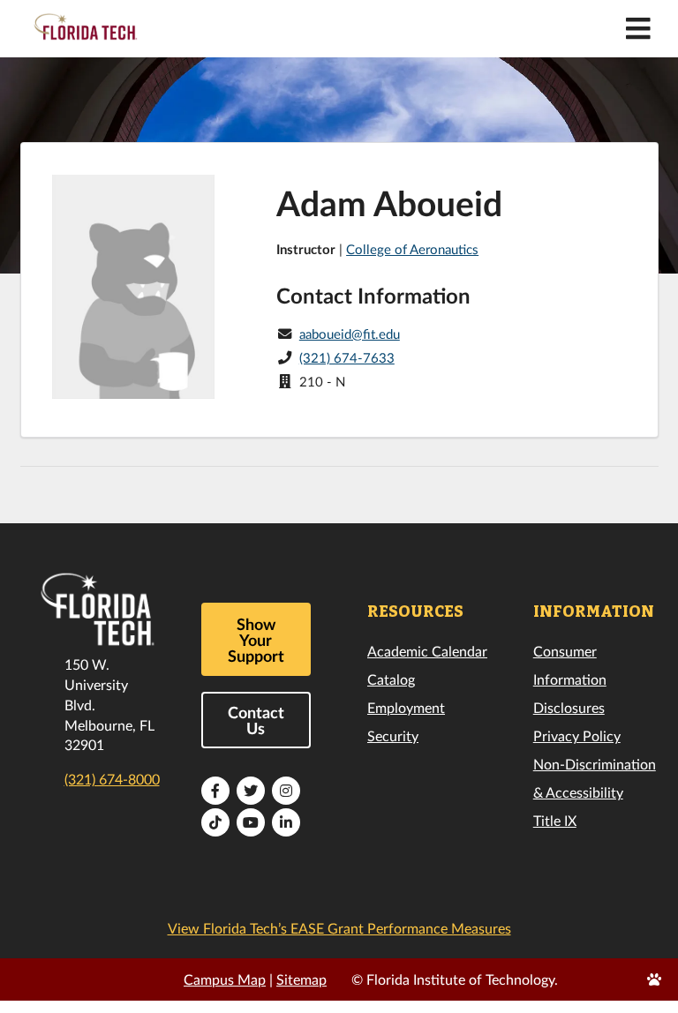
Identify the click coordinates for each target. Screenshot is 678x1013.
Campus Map (225, 979)
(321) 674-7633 (347, 357)
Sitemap (301, 979)
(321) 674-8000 (112, 778)
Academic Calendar (427, 650)
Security (392, 735)
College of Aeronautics (412, 249)
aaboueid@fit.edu (349, 333)
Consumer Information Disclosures (569, 679)
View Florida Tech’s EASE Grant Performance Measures (339, 927)
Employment (406, 707)
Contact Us (256, 720)
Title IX (554, 820)
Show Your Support (256, 639)
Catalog (391, 679)
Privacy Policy (577, 735)
